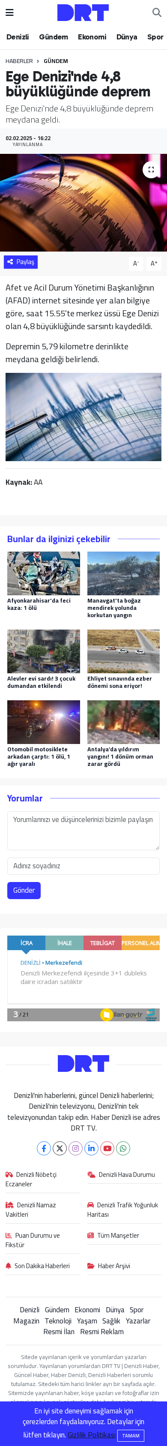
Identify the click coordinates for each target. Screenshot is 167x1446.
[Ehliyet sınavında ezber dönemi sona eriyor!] (123, 650)
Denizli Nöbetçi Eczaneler (31, 1180)
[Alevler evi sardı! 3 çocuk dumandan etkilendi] (43, 650)
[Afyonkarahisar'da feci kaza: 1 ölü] (43, 572)
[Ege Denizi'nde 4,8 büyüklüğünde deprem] (83, 203)
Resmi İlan (59, 1331)
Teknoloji (58, 1321)
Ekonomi (92, 37)
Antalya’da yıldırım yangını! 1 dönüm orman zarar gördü (120, 756)
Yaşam (87, 1321)
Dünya (126, 37)
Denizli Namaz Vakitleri (31, 1210)
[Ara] (156, 12)
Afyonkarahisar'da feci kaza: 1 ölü (39, 604)
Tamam (131, 1435)
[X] (60, 1148)
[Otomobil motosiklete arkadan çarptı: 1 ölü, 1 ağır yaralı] (43, 721)
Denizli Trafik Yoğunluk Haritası (122, 1210)
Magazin (26, 1321)
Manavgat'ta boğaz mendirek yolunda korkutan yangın (114, 608)
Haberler (19, 60)
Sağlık (111, 1321)
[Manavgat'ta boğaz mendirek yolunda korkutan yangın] (123, 572)
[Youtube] (107, 1148)
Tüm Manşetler (118, 1236)
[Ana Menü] (10, 12)
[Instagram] (76, 1148)
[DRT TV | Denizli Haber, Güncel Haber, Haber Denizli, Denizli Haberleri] (83, 12)
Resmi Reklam (102, 1331)
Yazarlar (138, 1321)
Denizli (17, 37)
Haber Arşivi (114, 1266)
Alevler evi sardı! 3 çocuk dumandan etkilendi (41, 682)
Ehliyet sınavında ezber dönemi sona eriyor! (119, 682)
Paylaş (25, 261)
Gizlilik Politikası (92, 1435)
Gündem (53, 37)
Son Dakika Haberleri (42, 1266)
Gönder (24, 890)
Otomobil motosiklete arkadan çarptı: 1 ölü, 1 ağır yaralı (38, 756)
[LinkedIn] (91, 1148)
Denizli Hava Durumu (127, 1175)
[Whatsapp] (123, 1148)
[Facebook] (44, 1148)
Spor (155, 37)
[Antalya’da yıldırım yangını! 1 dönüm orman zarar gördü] (123, 721)
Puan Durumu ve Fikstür (33, 1241)
